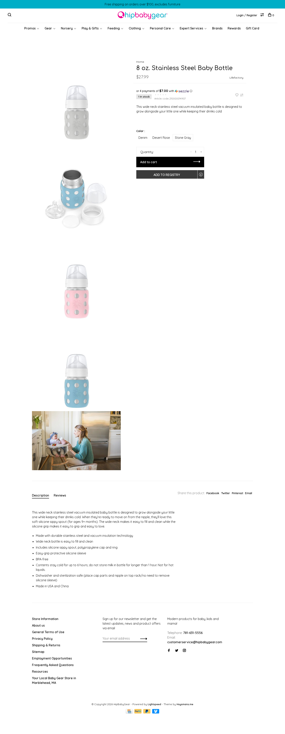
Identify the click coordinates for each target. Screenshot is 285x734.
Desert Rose (161, 138)
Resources (40, 671)
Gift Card (252, 28)
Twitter (225, 493)
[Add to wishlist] (237, 95)
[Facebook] (168, 651)
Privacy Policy (42, 639)
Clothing (135, 28)
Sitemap (38, 652)
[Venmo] (155, 712)
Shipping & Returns (46, 645)
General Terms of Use (48, 632)
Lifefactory (236, 77)
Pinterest (237, 493)
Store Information (45, 619)
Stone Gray (183, 138)
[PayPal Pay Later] (147, 712)
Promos (30, 28)
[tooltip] (201, 174)
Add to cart (148, 162)
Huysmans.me (185, 704)
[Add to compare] (241, 95)
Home (140, 61)
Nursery (67, 28)
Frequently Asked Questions (53, 665)
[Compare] (262, 15)
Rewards (234, 28)
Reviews (60, 495)
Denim (142, 138)
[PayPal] (138, 712)
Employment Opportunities (52, 658)
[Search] (10, 15)
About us (38, 625)
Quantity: (147, 152)
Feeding (114, 28)
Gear (48, 28)
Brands (217, 28)
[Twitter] (176, 651)
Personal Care (160, 28)
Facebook (212, 493)
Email (248, 493)
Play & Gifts (90, 28)
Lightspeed (154, 704)
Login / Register (247, 15)
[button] (190, 91)
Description (40, 495)
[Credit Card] (130, 712)
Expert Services (191, 28)
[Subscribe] (142, 638)
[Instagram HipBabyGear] (184, 651)
